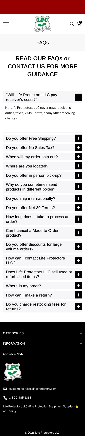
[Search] (72, 24)
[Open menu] (12, 23)
